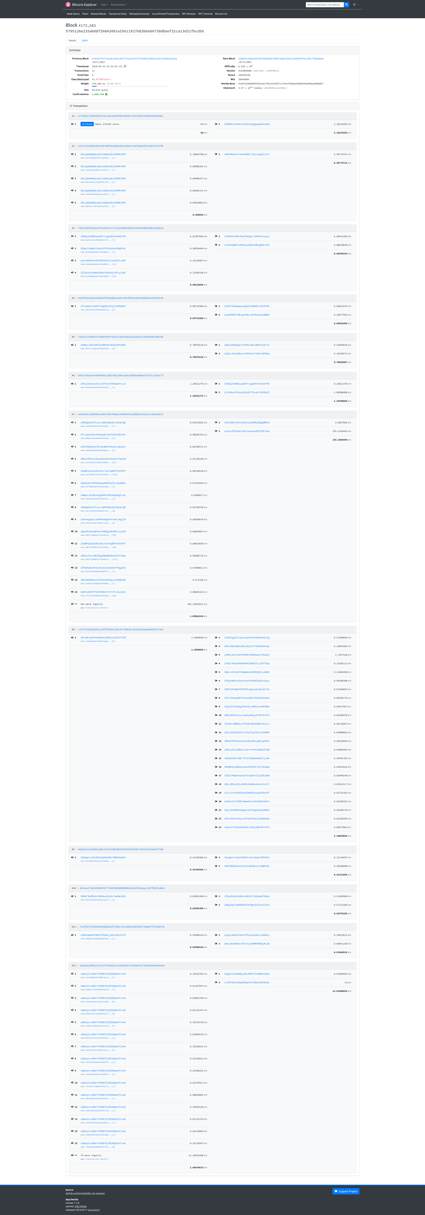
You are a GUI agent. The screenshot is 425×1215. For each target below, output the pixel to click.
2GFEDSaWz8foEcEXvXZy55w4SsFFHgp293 (103, 567)
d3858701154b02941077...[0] (100, 1014)
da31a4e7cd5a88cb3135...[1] (100, 240)
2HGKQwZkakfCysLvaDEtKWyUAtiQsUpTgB (103, 422)
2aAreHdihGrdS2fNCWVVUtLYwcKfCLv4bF (103, 260)
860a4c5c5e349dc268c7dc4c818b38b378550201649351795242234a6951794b (120, 849)
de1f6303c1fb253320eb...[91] (101, 462)
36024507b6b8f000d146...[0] (100, 310)
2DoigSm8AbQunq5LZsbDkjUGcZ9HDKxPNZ (103, 154)
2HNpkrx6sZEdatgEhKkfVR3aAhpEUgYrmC (103, 495)
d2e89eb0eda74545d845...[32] (101, 264)
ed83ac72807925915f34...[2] (100, 206)
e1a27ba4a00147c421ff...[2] (100, 170)
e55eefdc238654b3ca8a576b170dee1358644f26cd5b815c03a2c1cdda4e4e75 (120, 414)
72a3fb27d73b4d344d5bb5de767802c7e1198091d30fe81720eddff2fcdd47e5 (122, 926)
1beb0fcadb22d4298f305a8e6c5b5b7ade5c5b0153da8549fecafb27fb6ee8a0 (280, 58)
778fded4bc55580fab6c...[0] (100, 641)
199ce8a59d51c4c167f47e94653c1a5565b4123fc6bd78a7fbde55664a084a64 (122, 965)
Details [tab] (72, 40)
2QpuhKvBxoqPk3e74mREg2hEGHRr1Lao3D (103, 531)
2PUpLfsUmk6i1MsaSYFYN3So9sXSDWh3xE (103, 248)
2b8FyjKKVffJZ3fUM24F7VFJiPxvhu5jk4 (103, 591)
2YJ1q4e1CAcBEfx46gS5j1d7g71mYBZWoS (103, 306)
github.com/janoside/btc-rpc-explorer (85, 1193)
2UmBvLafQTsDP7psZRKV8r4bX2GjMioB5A (103, 344)
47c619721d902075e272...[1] (100, 1086)
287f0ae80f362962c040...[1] (100, 486)
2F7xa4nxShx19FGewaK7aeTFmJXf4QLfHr (103, 434)
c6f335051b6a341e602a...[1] (100, 1122)
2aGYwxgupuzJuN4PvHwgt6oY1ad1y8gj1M (103, 519)
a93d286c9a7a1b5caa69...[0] (100, 1001)
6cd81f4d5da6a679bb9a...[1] (100, 583)
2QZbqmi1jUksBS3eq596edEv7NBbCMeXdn (103, 857)
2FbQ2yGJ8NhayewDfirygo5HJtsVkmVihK (103, 236)
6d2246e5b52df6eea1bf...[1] (100, 900)
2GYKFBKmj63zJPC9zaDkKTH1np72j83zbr (103, 446)
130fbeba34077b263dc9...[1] (100, 1074)
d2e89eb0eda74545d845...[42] (101, 276)
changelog (94, 1210)
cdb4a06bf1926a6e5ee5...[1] (100, 1098)
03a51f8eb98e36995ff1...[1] (100, 571)
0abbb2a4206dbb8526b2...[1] (100, 938)
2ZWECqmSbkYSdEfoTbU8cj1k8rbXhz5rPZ (103, 934)
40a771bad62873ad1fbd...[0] (100, 348)
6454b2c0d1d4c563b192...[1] (100, 387)
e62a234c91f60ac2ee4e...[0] (100, 1050)
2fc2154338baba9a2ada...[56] (101, 595)
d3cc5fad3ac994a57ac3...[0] (100, 511)
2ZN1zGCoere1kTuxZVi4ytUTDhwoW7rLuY (103, 383)
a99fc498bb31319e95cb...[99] (101, 547)
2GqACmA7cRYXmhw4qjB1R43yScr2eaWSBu (103, 482)
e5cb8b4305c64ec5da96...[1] (100, 861)
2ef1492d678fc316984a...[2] (100, 158)
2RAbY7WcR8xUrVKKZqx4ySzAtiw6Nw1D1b (103, 896)
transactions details (96, 608)
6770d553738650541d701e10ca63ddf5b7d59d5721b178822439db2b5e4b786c (120, 115)
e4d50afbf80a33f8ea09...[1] (100, 1135)
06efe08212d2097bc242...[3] (100, 182)
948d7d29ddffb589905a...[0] (100, 450)
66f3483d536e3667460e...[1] (100, 426)
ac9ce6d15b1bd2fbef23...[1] (100, 1110)
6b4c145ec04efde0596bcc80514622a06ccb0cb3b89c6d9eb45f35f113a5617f (120, 375)
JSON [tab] (84, 40)
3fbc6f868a (81, 1206)
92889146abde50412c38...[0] (100, 1026)
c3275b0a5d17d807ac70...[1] (100, 977)
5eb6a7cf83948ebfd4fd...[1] (100, 989)
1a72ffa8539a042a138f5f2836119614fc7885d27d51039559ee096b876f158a (120, 629)
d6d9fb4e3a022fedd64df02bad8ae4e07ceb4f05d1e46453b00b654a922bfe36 (120, 297)
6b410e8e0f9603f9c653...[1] (100, 499)
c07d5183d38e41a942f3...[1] (100, 1062)
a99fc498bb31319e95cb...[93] (101, 535)
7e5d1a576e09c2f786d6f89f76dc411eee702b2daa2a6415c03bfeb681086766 (120, 336)
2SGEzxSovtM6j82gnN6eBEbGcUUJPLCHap (103, 555)
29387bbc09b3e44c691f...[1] (100, 194)
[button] (104, 5)
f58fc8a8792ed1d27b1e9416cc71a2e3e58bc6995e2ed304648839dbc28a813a (120, 227)
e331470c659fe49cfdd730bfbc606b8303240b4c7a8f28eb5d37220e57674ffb (120, 145)
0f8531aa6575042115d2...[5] (100, 523)
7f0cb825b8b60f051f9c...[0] (100, 1147)
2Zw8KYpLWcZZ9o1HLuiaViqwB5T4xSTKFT (103, 470)
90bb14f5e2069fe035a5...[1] (100, 438)
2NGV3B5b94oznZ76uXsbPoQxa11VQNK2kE (103, 579)
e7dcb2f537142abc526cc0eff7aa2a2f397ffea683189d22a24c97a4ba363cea (134, 58)
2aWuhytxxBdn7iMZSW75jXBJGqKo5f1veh (103, 973)
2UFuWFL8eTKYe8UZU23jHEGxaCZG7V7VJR (103, 637)
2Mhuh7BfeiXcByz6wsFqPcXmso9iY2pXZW (103, 458)
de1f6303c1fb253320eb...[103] (101, 474)
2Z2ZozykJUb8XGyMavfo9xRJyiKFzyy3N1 (103, 272)
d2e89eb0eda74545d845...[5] (100, 252)
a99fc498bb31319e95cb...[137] (101, 559)
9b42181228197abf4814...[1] (100, 1038)
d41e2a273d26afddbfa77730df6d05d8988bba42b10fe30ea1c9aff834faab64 (122, 888)
